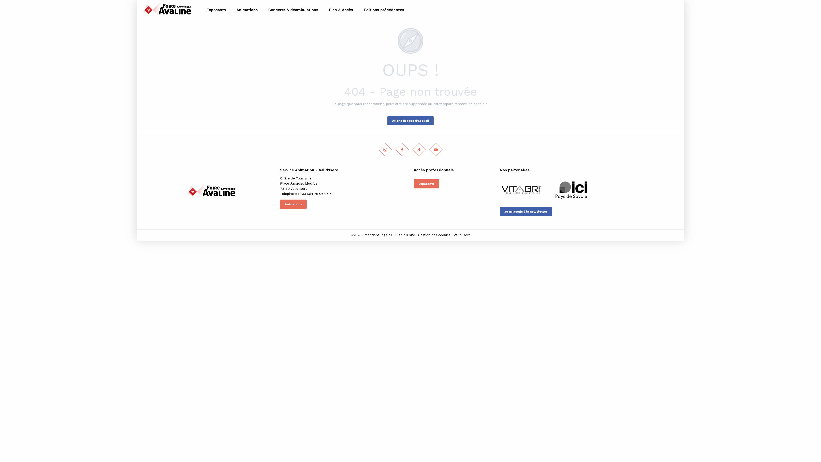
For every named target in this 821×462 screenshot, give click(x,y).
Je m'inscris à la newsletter (525, 211)
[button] (676, 10)
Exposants (426, 183)
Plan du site (405, 235)
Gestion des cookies (434, 235)
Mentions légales (378, 235)
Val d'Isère (462, 235)
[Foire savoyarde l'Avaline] (166, 10)
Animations (293, 204)
